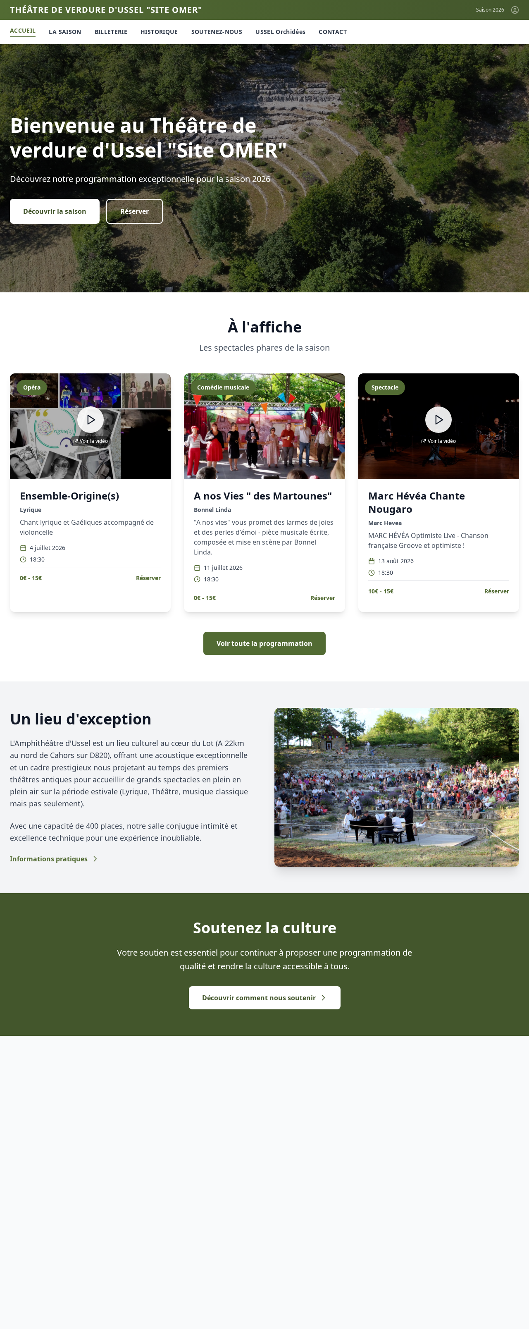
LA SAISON (65, 32)
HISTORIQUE (159, 32)
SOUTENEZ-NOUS (217, 32)
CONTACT (332, 32)
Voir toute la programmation (264, 643)
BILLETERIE (111, 32)
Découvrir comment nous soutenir (259, 997)
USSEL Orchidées (280, 32)
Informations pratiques (49, 858)
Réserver (134, 211)
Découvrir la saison (54, 211)
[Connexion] (515, 10)
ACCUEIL (23, 30)
